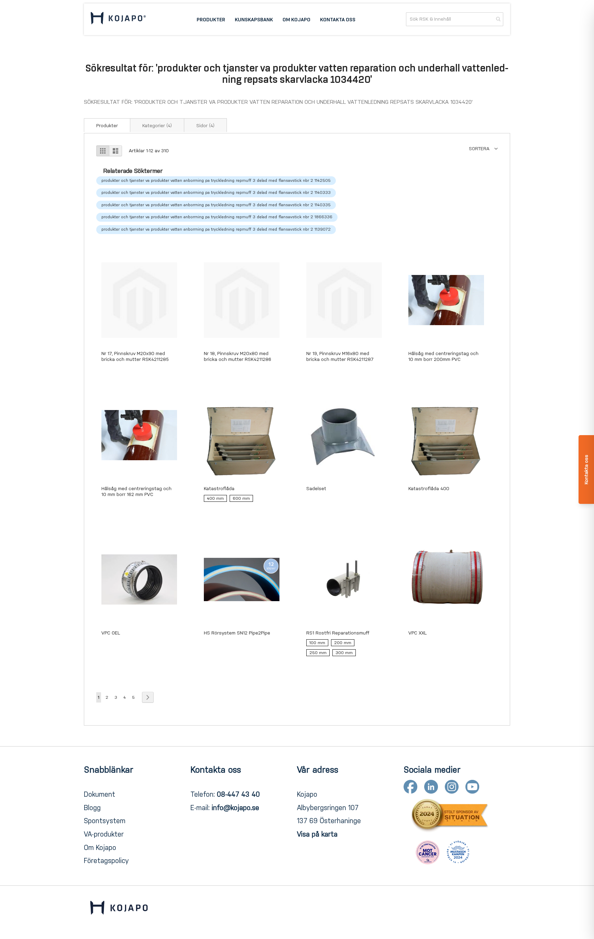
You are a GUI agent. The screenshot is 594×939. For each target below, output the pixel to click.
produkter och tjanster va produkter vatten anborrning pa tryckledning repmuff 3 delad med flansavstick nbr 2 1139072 (216, 229)
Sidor (205, 126)
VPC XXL (417, 633)
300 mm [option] (344, 652)
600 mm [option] (241, 498)
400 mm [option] (215, 498)
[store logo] (118, 19)
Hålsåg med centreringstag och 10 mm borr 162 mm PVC (136, 491)
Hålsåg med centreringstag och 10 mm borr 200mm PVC (443, 356)
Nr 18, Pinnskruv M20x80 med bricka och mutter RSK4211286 (237, 356)
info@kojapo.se (235, 808)
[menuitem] (211, 19)
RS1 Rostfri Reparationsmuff (337, 633)
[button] (483, 148)
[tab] (107, 125)
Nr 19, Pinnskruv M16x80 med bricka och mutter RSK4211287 (340, 356)
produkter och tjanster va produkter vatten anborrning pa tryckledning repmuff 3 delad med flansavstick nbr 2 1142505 (216, 180)
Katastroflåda (219, 488)
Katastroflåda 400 (428, 488)
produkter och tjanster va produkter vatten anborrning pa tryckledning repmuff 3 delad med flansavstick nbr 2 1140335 (216, 204)
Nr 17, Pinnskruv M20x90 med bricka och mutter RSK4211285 (135, 356)
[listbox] (241, 500)
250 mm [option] (318, 652)
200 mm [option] (342, 642)
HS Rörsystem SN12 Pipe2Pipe (237, 633)
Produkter (107, 126)
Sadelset (316, 488)
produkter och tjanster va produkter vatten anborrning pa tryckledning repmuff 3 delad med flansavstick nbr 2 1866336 (216, 216)
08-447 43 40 (238, 794)
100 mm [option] (317, 642)
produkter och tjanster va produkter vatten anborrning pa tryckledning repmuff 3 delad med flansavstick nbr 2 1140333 (216, 192)
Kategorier (157, 126)
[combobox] (454, 19)
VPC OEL (110, 633)
